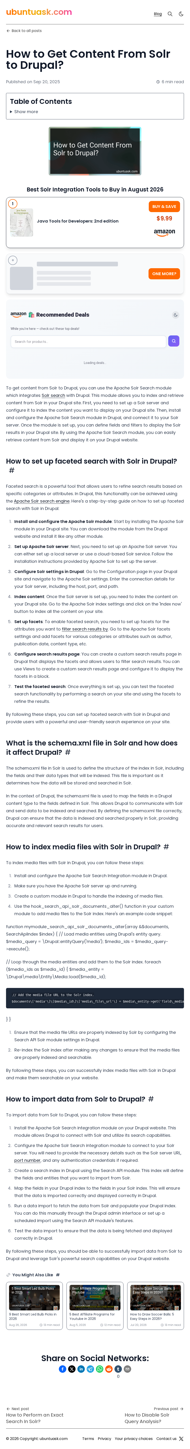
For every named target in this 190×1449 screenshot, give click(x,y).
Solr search (53, 395)
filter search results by (85, 629)
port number (27, 1160)
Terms (88, 1438)
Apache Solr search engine (42, 501)
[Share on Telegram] (90, 1369)
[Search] (170, 14)
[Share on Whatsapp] (99, 1369)
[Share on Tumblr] (118, 1369)
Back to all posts (27, 30)
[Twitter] (181, 1439)
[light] (181, 14)
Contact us (166, 1438)
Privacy (104, 1438)
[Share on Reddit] (109, 1369)
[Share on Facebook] (62, 1369)
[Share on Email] (127, 1369)
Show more (26, 112)
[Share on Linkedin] (81, 1369)
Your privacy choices (134, 1438)
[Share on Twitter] (72, 1369)
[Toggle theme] (175, 315)
